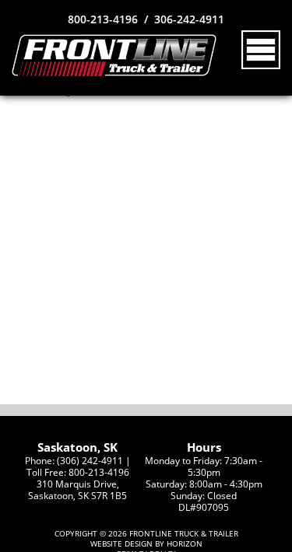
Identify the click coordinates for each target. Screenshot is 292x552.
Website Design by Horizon (146, 544)
